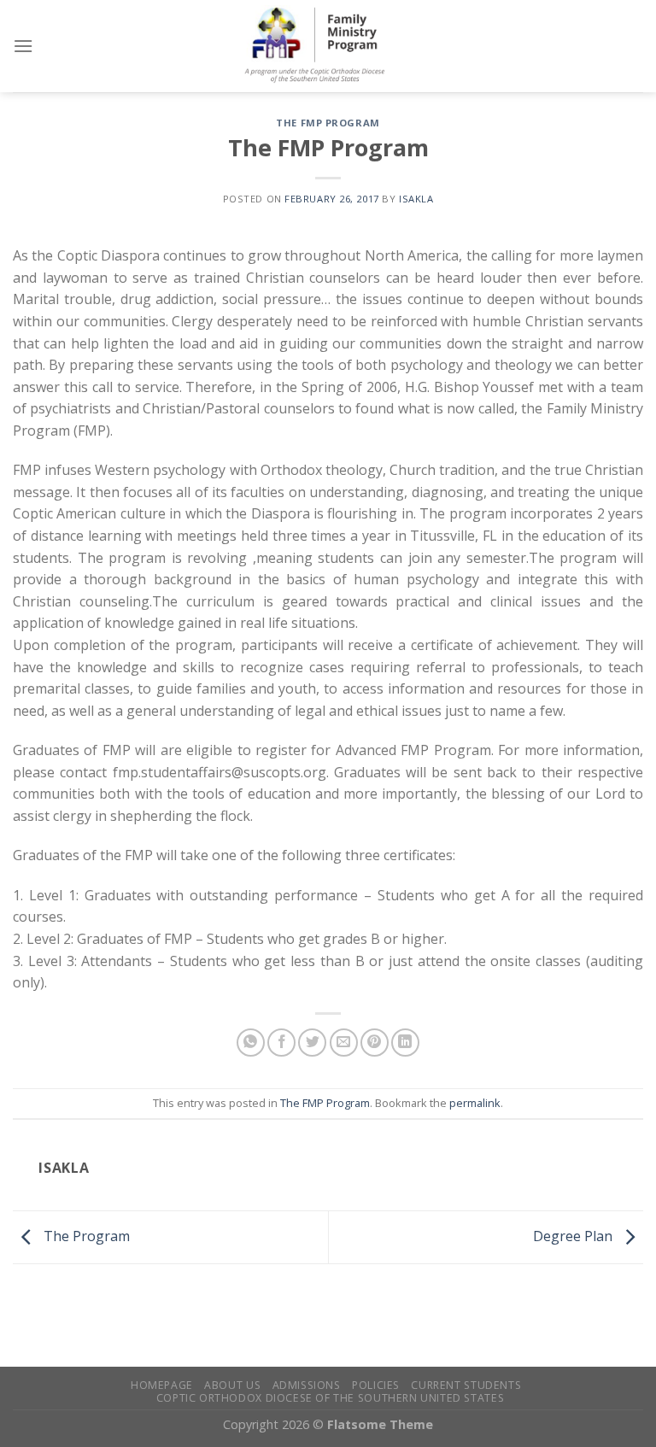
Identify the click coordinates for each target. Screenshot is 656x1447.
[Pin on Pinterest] (374, 1042)
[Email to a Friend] (344, 1042)
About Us (232, 1385)
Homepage (162, 1385)
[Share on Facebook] (281, 1042)
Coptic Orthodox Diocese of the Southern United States (330, 1398)
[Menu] (23, 46)
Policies (376, 1385)
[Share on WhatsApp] (251, 1042)
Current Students (466, 1385)
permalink (475, 1102)
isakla (416, 198)
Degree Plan (574, 1236)
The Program (85, 1236)
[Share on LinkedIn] (405, 1042)
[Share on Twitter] (312, 1042)
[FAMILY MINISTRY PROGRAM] (328, 46)
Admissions (306, 1385)
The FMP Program (327, 122)
